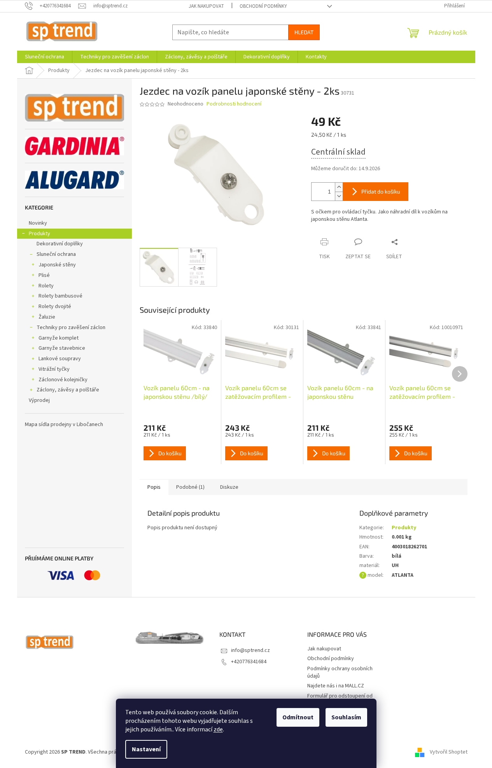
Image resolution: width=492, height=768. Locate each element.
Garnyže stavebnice (62, 348)
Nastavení (146, 749)
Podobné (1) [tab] (190, 487)
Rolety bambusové (60, 296)
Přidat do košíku (380, 191)
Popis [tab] (154, 487)
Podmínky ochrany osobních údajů (340, 672)
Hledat (303, 32)
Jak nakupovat (206, 6)
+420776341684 (248, 662)
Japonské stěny (57, 265)
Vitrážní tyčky (54, 369)
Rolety (46, 286)
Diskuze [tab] (229, 487)
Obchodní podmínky (263, 6)
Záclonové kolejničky (63, 380)
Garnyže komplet (59, 338)
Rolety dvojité (55, 306)
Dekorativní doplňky (60, 244)
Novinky (38, 223)
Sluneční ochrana (56, 254)
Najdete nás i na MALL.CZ (335, 686)
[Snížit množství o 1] (339, 196)
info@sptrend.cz (250, 650)
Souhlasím (346, 717)
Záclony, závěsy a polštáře (68, 390)
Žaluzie (47, 317)
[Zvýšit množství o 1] (339, 187)
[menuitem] (44, 57)
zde (218, 729)
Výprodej (39, 400)
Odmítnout (297, 717)
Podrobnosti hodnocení (234, 104)
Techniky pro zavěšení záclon (71, 327)
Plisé (44, 275)
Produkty (39, 234)
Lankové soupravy (60, 359)
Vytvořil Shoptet (448, 752)
